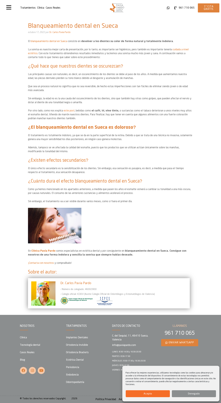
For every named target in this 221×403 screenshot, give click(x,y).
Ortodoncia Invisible (77, 345)
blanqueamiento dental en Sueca (49, 41)
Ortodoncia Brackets (77, 352)
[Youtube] (41, 370)
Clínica (40, 8)
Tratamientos (28, 8)
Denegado (194, 394)
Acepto (148, 394)
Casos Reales (53, 8)
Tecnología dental (30, 345)
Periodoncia (72, 367)
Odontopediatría (75, 382)
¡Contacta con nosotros (41, 263)
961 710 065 (180, 333)
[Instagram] (32, 370)
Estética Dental (75, 360)
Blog (22, 360)
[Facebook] (23, 370)
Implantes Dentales (77, 337)
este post (69, 110)
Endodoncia (72, 375)
